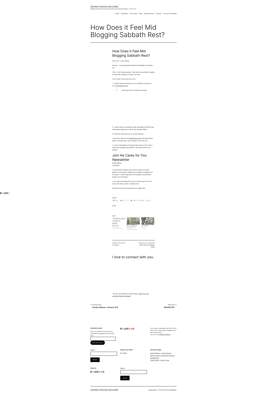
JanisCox (116, 245)
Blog (140, 13)
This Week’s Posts (145, 225)
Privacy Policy (153, 390)
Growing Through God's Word (104, 7)
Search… (93, 350)
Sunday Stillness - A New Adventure (160, 353)
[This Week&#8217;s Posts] (147, 221)
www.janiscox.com (122, 86)
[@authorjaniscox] (3, 193)
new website (151, 245)
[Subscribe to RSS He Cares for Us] (129, 329)
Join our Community (170, 13)
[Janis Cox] (7, 193)
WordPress (173, 390)
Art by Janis (133, 13)
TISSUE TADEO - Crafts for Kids (159, 360)
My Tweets (123, 353)
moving (145, 245)
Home (117, 13)
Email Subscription (97, 342)
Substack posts (149, 13)
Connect (159, 13)
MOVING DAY (115, 225)
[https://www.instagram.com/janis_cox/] (133, 329)
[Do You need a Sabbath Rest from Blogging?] (133, 221)
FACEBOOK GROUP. (165, 334)
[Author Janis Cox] (1, 193)
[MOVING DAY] (118, 221)
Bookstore (124, 13)
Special (153, 246)
